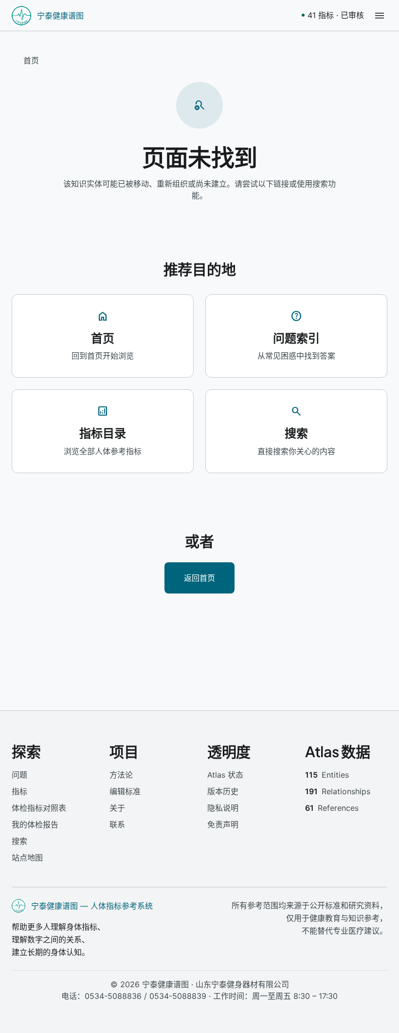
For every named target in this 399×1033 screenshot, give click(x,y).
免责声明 (222, 824)
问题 (19, 775)
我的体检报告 (35, 824)
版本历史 (222, 791)
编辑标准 (125, 791)
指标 (19, 791)
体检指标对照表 (39, 808)
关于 (117, 808)
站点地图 (27, 857)
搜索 (19, 841)
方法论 (121, 775)
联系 (117, 824)
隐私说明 (222, 808)
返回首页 (199, 578)
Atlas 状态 (225, 775)
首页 (31, 60)
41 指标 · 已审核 (336, 15)
